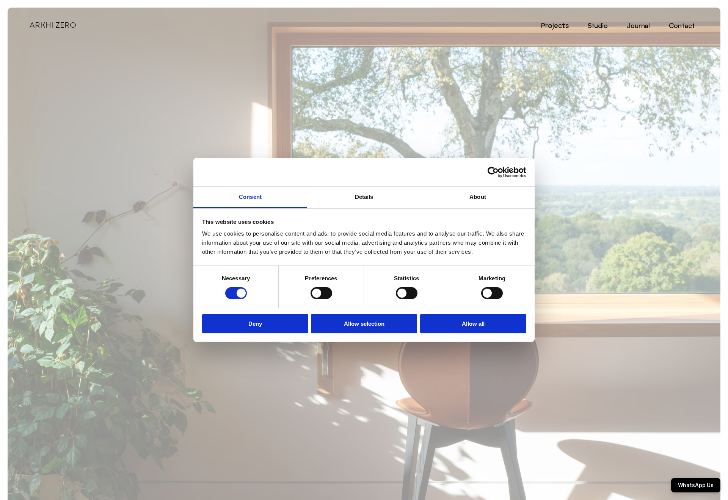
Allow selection (364, 323)
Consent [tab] (250, 197)
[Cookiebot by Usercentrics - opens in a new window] (493, 172)
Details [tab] (364, 197)
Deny (255, 323)
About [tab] (477, 197)
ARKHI (41, 25)
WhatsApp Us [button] (696, 485)
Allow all (473, 323)
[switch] (321, 293)
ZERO (65, 25)
